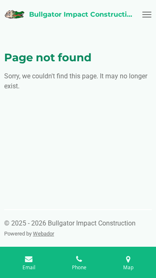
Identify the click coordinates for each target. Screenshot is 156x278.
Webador (43, 233)
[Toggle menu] (147, 14)
